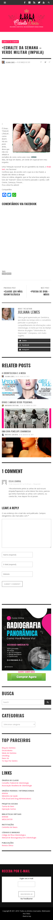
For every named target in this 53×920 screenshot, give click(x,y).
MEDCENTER (7, 819)
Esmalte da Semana (10, 41)
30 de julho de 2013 (22, 376)
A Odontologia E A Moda (14, 373)
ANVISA (5, 793)
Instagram (25, 349)
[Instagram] (29, 2)
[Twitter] (39, 2)
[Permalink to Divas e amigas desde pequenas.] (26, 418)
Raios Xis (5, 758)
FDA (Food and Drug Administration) (16, 798)
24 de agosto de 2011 (26, 435)
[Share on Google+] (49, 62)
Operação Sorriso (9, 809)
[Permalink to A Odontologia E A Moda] (26, 389)
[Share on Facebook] (41, 62)
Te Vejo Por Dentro (10, 761)
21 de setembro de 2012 (28, 405)
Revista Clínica (7, 845)
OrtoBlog (5, 755)
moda (9, 274)
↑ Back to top (26, 916)
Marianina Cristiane (12, 405)
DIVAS (4, 274)
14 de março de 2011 (23, 62)
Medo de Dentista (9, 753)
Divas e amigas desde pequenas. (17, 402)
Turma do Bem (8, 806)
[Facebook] (24, 2)
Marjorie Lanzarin (11, 435)
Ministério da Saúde (10, 796)
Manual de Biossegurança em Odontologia (19, 837)
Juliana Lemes (9, 376)
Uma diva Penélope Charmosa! (16, 431)
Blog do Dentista (8, 748)
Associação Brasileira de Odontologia (17, 785)
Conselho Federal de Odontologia (15, 783)
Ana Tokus (26, 914)
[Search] (5, 2)
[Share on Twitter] (45, 62)
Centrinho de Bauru (9, 827)
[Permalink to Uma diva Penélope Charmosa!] (26, 447)
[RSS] (34, 2)
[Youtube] (43, 2)
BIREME (5, 817)
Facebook (25, 345)
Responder (37, 484)
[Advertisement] (26, 94)
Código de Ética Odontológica (14, 835)
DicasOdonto (7, 750)
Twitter (24, 341)
